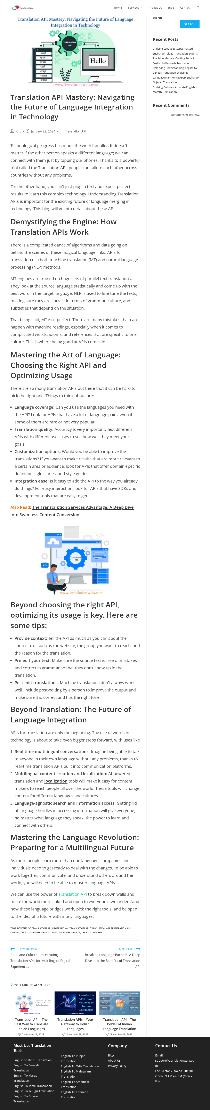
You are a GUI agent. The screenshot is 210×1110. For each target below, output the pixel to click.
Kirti (19, 131)
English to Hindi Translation (33, 1060)
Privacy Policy (117, 1066)
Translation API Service (34, 932)
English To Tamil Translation (33, 1086)
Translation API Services (65, 932)
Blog (111, 1055)
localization (55, 781)
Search (157, 17)
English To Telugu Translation (34, 1091)
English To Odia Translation (80, 1066)
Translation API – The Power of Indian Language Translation (119, 1024)
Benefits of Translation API (34, 928)
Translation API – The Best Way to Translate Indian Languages (31, 1024)
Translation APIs (91, 932)
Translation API (75, 131)
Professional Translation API (70, 928)
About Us (114, 1060)
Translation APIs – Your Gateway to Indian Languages (75, 1024)
